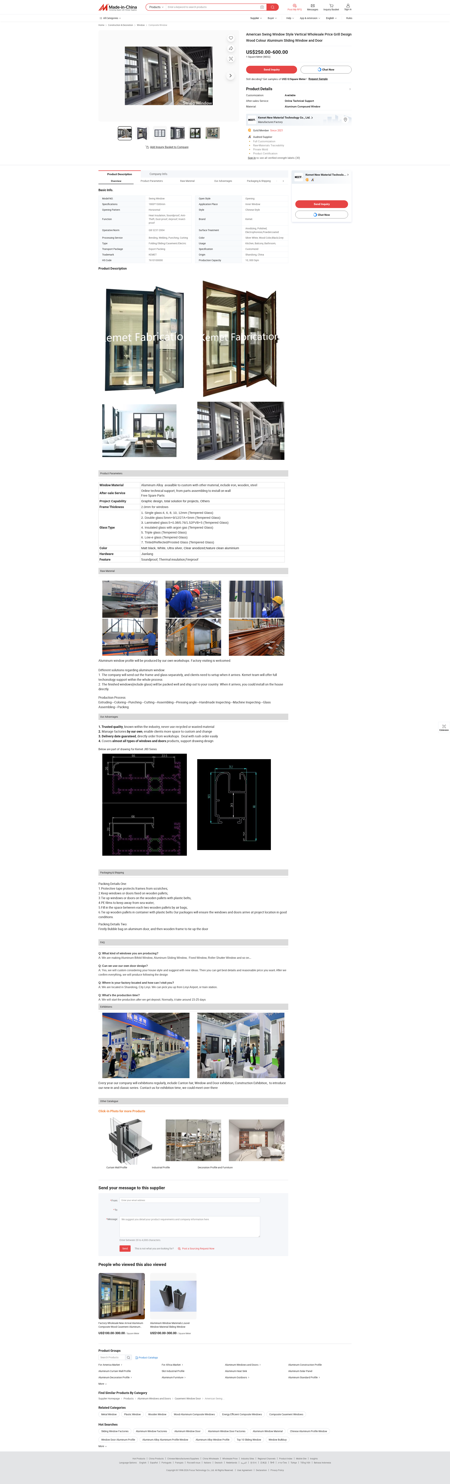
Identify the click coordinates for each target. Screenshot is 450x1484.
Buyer (271, 18)
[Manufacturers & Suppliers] (117, 7)
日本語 (263, 1462)
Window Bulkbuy (278, 1439)
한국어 (253, 1462)
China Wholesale (211, 1458)
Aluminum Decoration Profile (114, 1377)
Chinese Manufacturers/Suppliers (183, 1458)
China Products (156, 1458)
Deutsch (219, 1462)
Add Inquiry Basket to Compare (169, 147)
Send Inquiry (272, 69)
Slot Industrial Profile (173, 1371)
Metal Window (109, 1414)
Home (101, 25)
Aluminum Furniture (172, 1377)
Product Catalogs (148, 1357)
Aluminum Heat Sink (236, 1371)
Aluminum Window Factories (151, 1431)
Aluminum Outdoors (236, 1377)
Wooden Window (157, 1414)
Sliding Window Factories (114, 1431)
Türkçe (294, 1462)
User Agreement (244, 1470)
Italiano (207, 1462)
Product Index (285, 1458)
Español (154, 1462)
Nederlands (231, 1462)
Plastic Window (132, 1414)
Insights (314, 1458)
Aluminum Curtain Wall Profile (114, 1371)
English (142, 1462)
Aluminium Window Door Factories (226, 1431)
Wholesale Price (229, 1458)
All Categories (110, 18)
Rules (349, 18)
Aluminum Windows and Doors (241, 1364)
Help (288, 18)
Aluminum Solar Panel (300, 1371)
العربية (244, 1462)
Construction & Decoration (120, 25)
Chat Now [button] (328, 69)
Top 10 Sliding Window (249, 1439)
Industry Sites (247, 1458)
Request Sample (318, 79)
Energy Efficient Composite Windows (242, 1414)
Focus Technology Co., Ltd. (202, 1470)
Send (125, 1248)
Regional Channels (266, 1458)
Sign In (252, 157)
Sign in (348, 9)
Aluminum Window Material (268, 1431)
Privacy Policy (277, 1470)
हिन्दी (272, 1462)
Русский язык (193, 1462)
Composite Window (158, 25)
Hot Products (139, 1458)
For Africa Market (171, 1364)
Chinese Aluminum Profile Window (308, 1431)
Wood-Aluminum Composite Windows (194, 1414)
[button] (276, 181)
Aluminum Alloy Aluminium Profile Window (165, 1439)
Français (179, 1462)
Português (166, 1462)
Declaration (261, 1470)
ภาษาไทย (282, 1462)
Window (141, 25)
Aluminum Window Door (187, 1431)
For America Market (109, 1364)
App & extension (308, 18)
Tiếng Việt (305, 1462)
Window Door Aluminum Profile (118, 1439)
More (101, 1446)
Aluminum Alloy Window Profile (212, 1439)
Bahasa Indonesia (322, 1462)
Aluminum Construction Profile (305, 1364)
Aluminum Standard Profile (303, 1377)
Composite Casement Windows (286, 1414)
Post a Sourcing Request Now (196, 1248)
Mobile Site (301, 1458)
